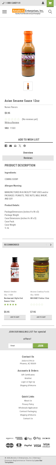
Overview (28, 152)
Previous (47, 245)
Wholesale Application (28, 408)
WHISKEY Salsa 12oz (39, 298)
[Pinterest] (24, 146)
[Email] (10, 146)
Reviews (28, 158)
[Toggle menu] (4, 11)
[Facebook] (6, 146)
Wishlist (28, 378)
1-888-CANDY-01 (13, 3)
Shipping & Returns (28, 385)
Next (51, 245)
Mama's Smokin (10, 291)
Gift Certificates (28, 375)
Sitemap (36, 458)
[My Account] (43, 3)
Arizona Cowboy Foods (39, 291)
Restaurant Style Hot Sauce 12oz (13, 299)
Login (23, 382)
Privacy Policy (28, 404)
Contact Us (28, 418)
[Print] (15, 146)
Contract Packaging (28, 411)
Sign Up (31, 382)
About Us (28, 401)
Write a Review (12, 122)
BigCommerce (19, 461)
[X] (20, 146)
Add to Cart (14, 317)
